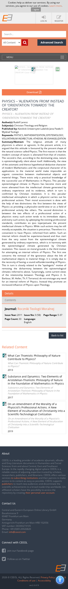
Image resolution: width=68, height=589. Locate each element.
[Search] (25, 42)
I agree (36, 9)
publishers (7, 483)
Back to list (57, 335)
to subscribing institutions (24, 478)
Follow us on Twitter (18, 559)
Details (9, 293)
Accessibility (44, 580)
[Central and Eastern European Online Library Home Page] (7, 18)
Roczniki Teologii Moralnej (36, 309)
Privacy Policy (48, 577)
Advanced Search (52, 42)
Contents (10, 300)
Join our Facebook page (20, 550)
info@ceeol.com (17, 532)
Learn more (55, 5)
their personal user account (40, 492)
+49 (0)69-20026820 (20, 529)
